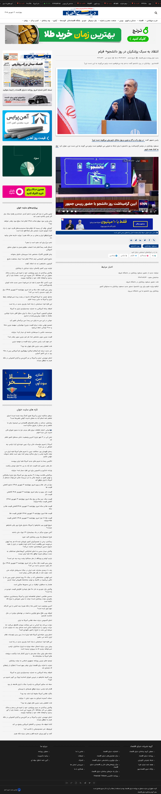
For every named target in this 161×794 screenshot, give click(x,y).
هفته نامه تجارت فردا (145, 765)
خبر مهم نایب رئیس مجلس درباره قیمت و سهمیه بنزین (32, 341)
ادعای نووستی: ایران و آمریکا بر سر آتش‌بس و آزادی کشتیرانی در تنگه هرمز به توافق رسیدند (27, 359)
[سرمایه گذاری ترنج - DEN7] (80, 34)
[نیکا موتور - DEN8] (27, 100)
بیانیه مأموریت (43, 756)
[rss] (80, 783)
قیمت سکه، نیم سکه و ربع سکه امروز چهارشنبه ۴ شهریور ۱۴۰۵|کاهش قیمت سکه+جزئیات (29, 500)
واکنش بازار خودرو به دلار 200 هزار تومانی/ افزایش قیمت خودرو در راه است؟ (28, 590)
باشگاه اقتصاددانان (73, 20)
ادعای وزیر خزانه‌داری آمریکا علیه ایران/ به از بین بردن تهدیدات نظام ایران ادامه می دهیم (28, 635)
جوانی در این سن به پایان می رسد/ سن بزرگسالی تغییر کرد (31, 320)
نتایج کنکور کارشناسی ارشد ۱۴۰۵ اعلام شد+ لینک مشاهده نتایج (29, 259)
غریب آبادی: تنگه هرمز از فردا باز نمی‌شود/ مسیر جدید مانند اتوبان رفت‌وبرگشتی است (28, 283)
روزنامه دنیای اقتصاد (146, 756)
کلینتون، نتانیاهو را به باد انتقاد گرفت (38, 263)
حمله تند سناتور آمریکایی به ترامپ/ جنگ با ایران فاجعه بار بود (30, 684)
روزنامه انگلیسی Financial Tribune (106, 776)
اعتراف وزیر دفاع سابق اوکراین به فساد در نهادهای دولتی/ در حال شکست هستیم (29, 614)
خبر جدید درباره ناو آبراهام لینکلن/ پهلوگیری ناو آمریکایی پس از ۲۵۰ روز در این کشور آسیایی (27, 352)
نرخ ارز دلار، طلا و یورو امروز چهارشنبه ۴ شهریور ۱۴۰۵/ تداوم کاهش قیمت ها (27, 486)
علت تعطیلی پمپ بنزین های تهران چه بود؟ (36, 346)
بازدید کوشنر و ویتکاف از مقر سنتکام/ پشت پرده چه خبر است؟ (29, 558)
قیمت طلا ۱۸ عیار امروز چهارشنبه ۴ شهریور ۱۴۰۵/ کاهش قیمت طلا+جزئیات (29, 519)
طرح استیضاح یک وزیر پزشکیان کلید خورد (37, 537)
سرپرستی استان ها (76, 765)
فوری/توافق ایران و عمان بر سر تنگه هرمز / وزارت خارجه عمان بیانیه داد (28, 236)
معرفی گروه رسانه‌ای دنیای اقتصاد (141, 751)
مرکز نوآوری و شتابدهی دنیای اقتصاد (105, 760)
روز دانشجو (135, 246)
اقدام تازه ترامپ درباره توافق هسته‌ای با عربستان (35, 689)
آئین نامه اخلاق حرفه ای (39, 760)
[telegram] (136, 240)
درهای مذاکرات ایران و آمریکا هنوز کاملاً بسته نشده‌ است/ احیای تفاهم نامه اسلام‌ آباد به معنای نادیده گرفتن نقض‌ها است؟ (29, 417)
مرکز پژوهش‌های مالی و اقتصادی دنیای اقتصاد (104, 765)
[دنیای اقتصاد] (80, 13)
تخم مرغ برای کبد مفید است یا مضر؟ (38, 242)
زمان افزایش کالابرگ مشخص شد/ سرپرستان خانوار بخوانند (31, 254)
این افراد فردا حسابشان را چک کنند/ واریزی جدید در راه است (30, 304)
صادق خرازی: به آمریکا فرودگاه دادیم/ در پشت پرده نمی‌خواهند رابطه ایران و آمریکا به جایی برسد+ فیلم (27, 298)
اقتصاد (141, 20)
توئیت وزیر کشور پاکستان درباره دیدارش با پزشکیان (34, 268)
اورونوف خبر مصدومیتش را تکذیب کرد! (38, 729)
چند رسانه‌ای (45, 20)
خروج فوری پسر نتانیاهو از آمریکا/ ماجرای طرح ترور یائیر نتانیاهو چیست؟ (29, 526)
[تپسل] (62, 219)
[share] (76, 783)
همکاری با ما (78, 769)
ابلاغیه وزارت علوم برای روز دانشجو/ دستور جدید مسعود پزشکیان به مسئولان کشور (129, 286)
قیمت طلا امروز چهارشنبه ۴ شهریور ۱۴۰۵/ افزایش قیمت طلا (30, 513)
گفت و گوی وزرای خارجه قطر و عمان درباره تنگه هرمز (33, 733)
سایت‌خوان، (148, 233)
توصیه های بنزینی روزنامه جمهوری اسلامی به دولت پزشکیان (30, 661)
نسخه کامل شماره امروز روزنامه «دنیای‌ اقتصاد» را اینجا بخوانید (27, 90)
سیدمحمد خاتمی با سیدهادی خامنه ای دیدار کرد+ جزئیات (31, 332)
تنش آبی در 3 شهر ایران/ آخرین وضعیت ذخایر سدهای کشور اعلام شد (28, 438)
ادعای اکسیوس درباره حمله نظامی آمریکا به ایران (35, 620)
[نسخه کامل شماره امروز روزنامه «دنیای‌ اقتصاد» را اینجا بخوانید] (27, 68)
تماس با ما (79, 751)
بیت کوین (78, 4)
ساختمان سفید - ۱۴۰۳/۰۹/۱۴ (148, 277)
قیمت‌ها (62, 20)
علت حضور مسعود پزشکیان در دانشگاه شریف (142, 282)
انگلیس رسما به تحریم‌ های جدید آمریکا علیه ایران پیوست (31, 461)
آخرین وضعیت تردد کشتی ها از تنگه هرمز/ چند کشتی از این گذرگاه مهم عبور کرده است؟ (28, 607)
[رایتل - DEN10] (27, 192)
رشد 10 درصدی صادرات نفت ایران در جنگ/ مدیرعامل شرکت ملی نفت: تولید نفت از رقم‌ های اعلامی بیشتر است (29, 571)
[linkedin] (140, 240)
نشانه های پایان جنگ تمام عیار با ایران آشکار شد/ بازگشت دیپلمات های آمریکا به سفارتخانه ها (28, 654)
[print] (131, 240)
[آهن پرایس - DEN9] (27, 125)
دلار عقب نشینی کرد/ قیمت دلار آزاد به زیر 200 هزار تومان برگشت (29, 466)
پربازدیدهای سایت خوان (27, 207)
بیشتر (25, 20)
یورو (131, 4)
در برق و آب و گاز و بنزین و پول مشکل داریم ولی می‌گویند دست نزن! (118, 140)
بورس (121, 20)
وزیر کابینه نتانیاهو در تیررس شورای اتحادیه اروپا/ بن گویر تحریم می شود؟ (27, 678)
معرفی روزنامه (43, 751)
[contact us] (71, 783)
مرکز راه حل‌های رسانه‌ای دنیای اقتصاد (105, 771)
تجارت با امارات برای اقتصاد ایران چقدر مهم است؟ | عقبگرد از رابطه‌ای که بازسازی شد (27, 666)
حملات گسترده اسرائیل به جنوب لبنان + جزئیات (35, 698)
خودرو (84, 20)
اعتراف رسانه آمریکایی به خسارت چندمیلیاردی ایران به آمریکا (31, 309)
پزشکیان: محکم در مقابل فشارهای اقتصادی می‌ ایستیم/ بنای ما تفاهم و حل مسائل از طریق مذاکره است (29, 424)
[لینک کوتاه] (154, 240)
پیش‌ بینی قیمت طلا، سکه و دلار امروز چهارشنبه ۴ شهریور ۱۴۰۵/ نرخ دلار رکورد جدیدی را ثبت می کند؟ (27, 291)
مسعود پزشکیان (151, 246)
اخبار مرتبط (107, 267)
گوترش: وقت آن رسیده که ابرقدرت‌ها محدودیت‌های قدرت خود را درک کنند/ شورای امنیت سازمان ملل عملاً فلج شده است (27, 229)
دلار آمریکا (17, 4)
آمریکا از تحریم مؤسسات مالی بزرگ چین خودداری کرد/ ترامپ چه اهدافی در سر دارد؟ (29, 445)
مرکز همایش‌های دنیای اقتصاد (107, 756)
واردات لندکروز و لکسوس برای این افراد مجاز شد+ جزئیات (31, 470)
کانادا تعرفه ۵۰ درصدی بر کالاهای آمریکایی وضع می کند (32, 724)
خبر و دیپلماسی (152, 20)
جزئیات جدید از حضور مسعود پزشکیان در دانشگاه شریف (138, 273)
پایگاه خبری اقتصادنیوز (145, 769)
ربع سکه (156, 4)
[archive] (67, 783)
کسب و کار (34, 20)
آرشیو (55, 20)
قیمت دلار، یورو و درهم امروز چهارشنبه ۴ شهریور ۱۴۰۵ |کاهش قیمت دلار (29, 493)
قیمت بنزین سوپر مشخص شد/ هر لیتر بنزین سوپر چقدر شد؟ (30, 337)
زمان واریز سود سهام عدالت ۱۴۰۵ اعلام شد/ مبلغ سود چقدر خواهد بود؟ (28, 222)
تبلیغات (80, 756)
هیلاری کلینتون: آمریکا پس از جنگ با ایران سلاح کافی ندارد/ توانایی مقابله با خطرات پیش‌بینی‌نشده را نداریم (28, 314)
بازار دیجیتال (92, 20)
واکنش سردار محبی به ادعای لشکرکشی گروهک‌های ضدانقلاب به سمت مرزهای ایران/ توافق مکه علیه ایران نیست (29, 552)
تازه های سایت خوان (27, 410)
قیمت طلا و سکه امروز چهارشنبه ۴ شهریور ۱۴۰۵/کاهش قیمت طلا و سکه (28, 507)
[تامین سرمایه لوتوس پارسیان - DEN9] (27, 161)
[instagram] (94, 783)
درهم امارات (104, 4)
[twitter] (145, 240)
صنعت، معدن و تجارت (107, 20)
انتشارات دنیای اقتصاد (110, 751)
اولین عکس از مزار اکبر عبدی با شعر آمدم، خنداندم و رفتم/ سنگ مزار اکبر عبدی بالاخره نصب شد (28, 215)
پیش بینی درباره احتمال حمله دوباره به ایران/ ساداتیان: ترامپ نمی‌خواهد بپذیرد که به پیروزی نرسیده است (30, 647)
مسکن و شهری (130, 20)
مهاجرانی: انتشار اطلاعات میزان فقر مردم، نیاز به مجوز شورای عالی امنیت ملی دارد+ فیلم (29, 431)
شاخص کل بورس (49, 4)
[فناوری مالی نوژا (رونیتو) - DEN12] (27, 384)
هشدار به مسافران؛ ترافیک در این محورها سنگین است (33, 584)
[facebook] (149, 240)
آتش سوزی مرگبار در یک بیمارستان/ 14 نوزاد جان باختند (32, 532)
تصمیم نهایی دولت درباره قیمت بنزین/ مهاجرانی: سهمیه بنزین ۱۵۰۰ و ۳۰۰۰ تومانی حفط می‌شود (28, 326)
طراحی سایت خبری (12, 790)
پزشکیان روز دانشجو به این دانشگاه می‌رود (143, 291)
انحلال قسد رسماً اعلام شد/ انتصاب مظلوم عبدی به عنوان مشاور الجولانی (29, 248)
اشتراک (81, 760)
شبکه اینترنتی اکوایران (145, 760)
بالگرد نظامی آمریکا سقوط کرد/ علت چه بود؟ (36, 693)
